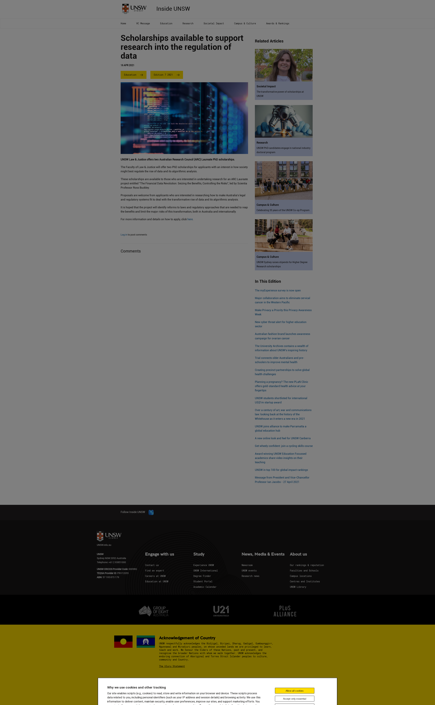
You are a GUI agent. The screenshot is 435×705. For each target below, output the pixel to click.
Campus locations (301, 576)
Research (187, 23)
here (190, 219)
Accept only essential (294, 698)
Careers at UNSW (155, 576)
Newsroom (247, 565)
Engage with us (159, 554)
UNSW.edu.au (104, 544)
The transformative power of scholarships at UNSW (280, 93)
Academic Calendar (204, 586)
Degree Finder (202, 576)
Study (198, 554)
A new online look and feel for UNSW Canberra (283, 438)
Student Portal (202, 581)
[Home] (135, 8)
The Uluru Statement (172, 666)
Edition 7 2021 (163, 74)
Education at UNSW (156, 581)
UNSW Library (298, 586)
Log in (124, 234)
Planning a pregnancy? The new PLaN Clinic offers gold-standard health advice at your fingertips (281, 386)
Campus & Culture (245, 23)
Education (166, 23)
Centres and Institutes (305, 581)
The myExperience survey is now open (278, 290)
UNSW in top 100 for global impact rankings (281, 470)
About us (298, 554)
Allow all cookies (294, 690)
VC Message (143, 23)
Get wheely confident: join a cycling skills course (284, 446)
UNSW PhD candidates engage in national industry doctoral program (283, 150)
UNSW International (205, 570)
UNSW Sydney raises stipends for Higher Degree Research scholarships (282, 264)
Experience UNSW (203, 565)
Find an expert (154, 570)
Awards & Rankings (277, 23)
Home (123, 23)
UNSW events (249, 570)
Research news (250, 576)
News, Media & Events (263, 554)
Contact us (152, 565)
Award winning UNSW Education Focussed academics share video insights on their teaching (280, 458)
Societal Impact (214, 23)
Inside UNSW (173, 8)
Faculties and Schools (304, 570)
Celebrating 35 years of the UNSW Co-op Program (283, 210)
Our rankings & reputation (307, 565)
